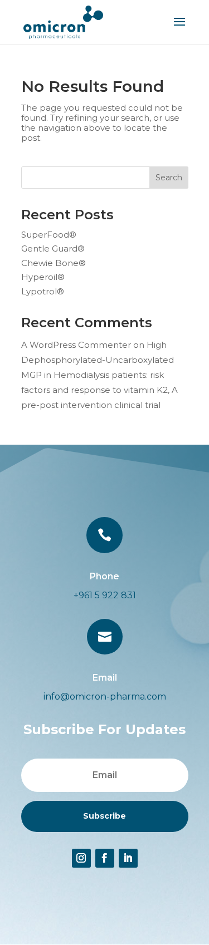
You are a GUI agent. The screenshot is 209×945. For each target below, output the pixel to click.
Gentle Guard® (53, 248)
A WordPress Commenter (76, 344)
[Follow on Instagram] (81, 858)
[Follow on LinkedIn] (128, 858)
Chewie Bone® (53, 263)
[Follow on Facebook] (104, 858)
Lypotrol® (42, 291)
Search (168, 178)
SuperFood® (48, 234)
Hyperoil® (43, 277)
